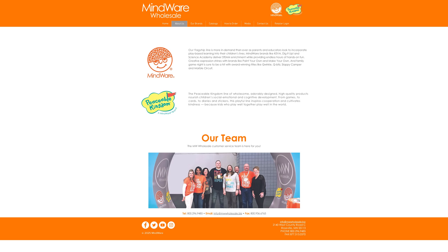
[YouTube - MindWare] (162, 225)
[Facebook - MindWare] (145, 225)
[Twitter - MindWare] (154, 225)
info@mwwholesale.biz (228, 213)
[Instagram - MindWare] (171, 225)
